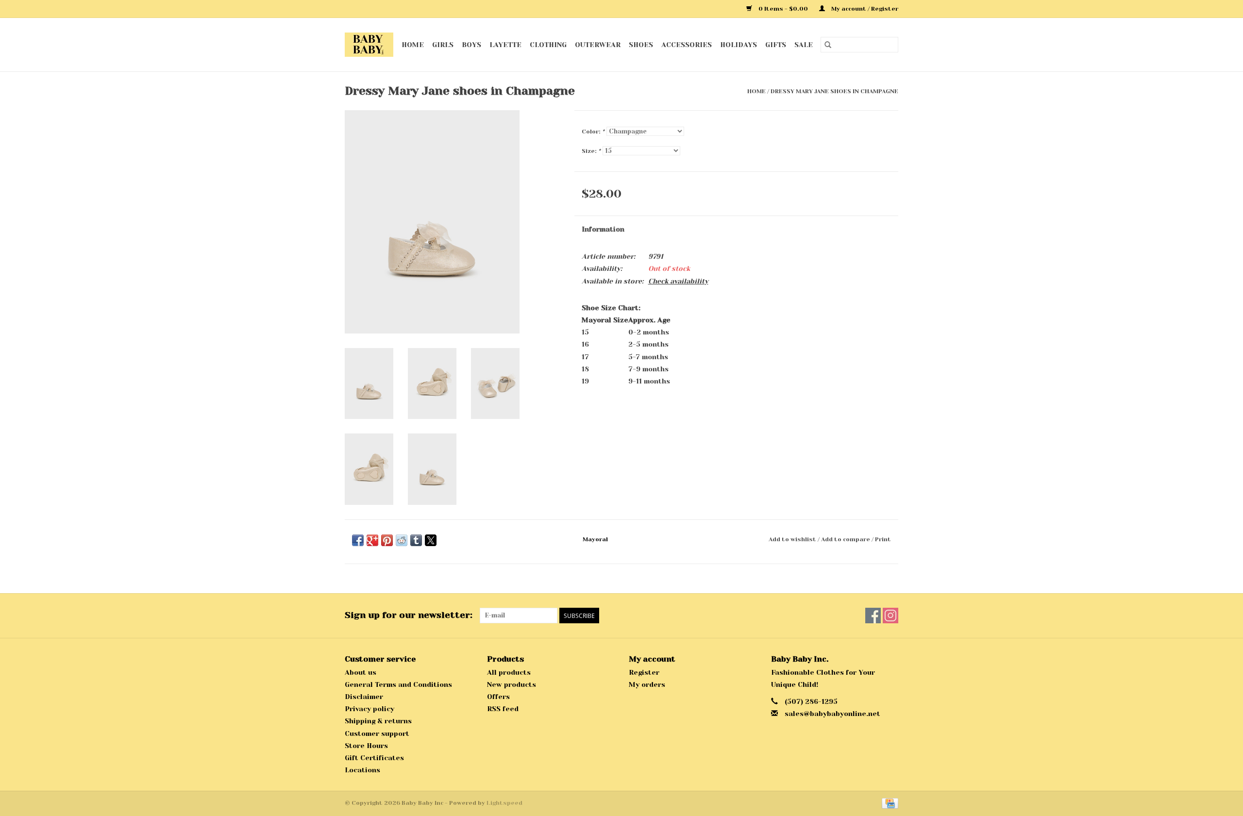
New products (511, 684)
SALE (803, 45)
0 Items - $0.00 (783, 8)
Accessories (686, 45)
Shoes (641, 45)
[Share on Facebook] (358, 540)
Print (883, 539)
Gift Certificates (374, 758)
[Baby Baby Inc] (369, 45)
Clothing (548, 45)
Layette (505, 45)
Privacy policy (369, 709)
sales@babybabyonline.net (832, 713)
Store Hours (366, 745)
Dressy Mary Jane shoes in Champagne (834, 91)
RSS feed (503, 709)
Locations (362, 770)
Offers (498, 696)
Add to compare (846, 539)
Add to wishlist (793, 539)
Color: (593, 131)
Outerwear (598, 45)
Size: (591, 151)
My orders (647, 684)
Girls (443, 45)
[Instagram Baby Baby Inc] (890, 615)
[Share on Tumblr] (416, 540)
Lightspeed (504, 802)
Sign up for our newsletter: (408, 615)
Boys (471, 45)
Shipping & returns (378, 721)
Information (603, 229)
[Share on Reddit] (401, 540)
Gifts (775, 45)
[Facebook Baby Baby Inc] (873, 615)
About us (360, 672)
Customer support (377, 733)
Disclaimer (364, 696)
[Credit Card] (888, 802)
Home (413, 45)
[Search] (828, 44)
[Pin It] (387, 540)
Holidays (738, 45)
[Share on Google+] (372, 540)
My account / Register (864, 8)
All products (509, 672)
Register (644, 672)
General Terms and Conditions (398, 684)
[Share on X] (431, 540)
